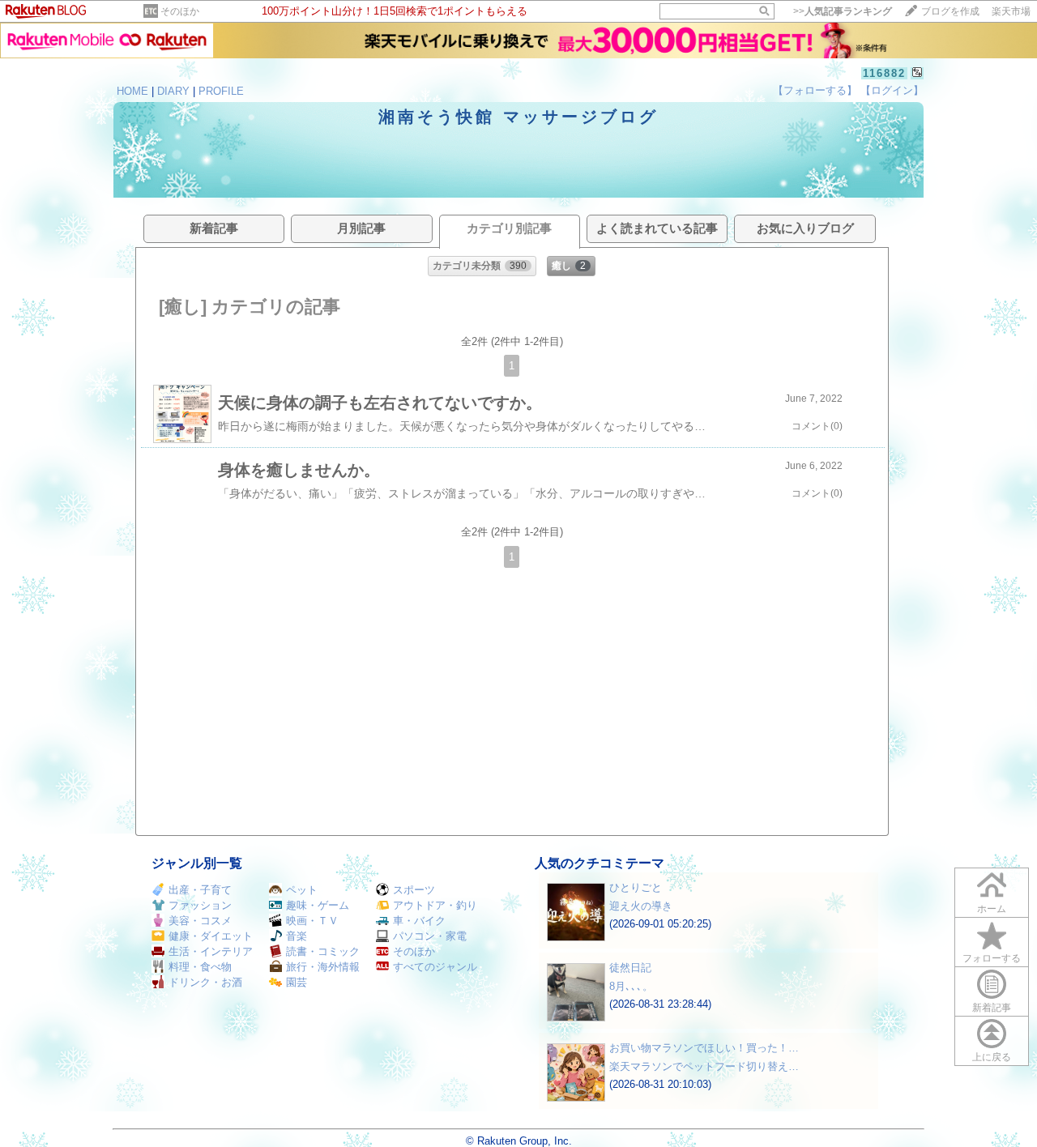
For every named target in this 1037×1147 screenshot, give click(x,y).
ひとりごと (635, 887)
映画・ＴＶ (312, 921)
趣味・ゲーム (317, 905)
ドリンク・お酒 (205, 982)
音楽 (296, 936)
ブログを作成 (950, 11)
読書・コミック (323, 951)
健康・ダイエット (211, 936)
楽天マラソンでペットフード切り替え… (704, 1066)
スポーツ (414, 890)
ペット (302, 890)
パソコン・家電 (430, 936)
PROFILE (221, 91)
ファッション (200, 905)
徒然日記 (630, 968)
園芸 (296, 982)
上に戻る (991, 1057)
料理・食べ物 (200, 967)
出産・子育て (200, 890)
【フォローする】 (815, 90)
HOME (132, 91)
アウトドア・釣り (435, 905)
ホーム (991, 909)
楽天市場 (1011, 11)
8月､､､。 (631, 986)
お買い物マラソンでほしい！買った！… (704, 1048)
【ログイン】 (892, 90)
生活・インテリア (211, 951)
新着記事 (991, 1007)
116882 (884, 73)
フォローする (991, 958)
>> (842, 11)
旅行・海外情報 (323, 967)
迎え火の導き (640, 906)
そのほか (179, 11)
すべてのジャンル (435, 967)
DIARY (173, 91)
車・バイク (419, 921)
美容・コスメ (200, 921)
